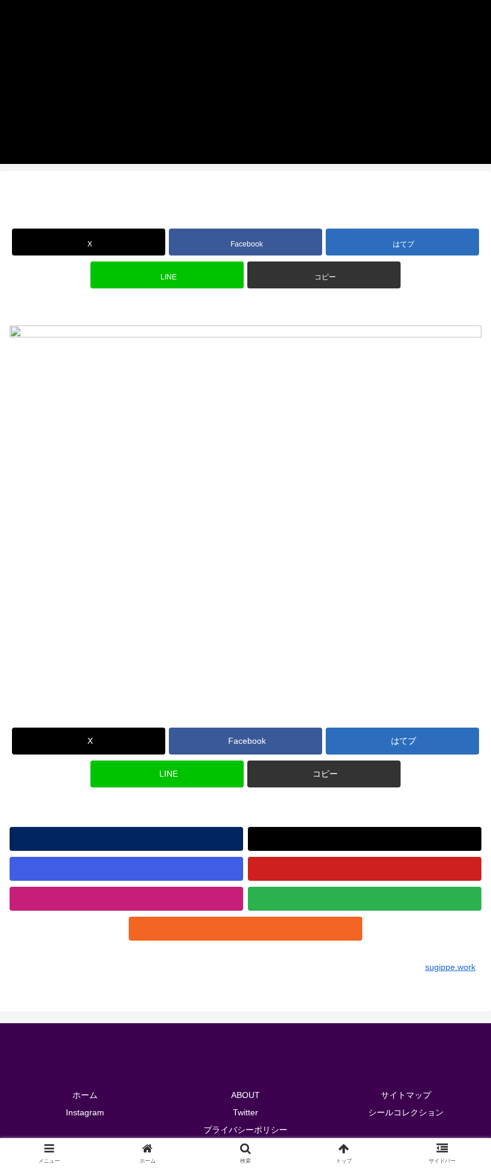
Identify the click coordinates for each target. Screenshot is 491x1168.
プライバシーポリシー (245, 1129)
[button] (324, 274)
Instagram (85, 1112)
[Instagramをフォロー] (126, 869)
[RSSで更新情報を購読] (245, 929)
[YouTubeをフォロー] (364, 869)
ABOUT (245, 1095)
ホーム (85, 1095)
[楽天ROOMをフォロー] (126, 899)
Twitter (245, 1112)
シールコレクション (406, 1112)
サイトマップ (406, 1095)
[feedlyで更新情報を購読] (364, 899)
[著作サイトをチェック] (126, 839)
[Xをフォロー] (364, 839)
